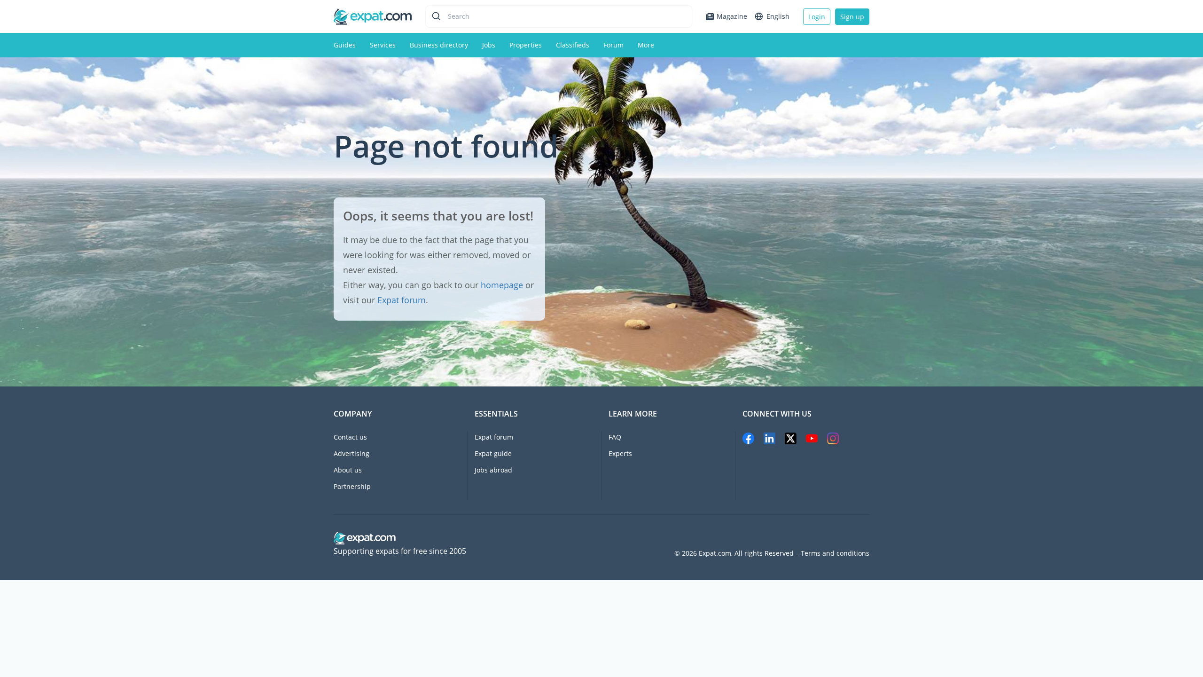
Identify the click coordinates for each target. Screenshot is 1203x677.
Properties (525, 44)
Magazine (732, 16)
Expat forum (401, 300)
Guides (345, 44)
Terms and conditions (835, 553)
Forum (613, 44)
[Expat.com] (373, 15)
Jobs (488, 44)
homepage (502, 285)
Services (383, 44)
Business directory (439, 44)
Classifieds (572, 44)
